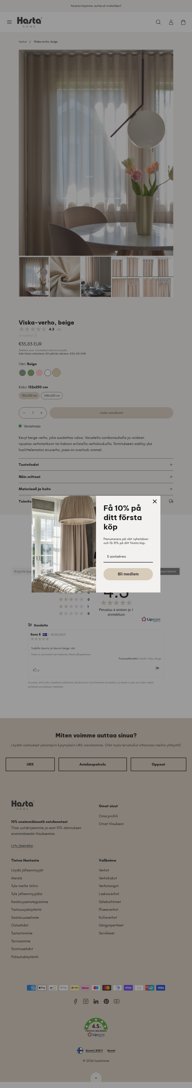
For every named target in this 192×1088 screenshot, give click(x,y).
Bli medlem (128, 574)
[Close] (154, 501)
